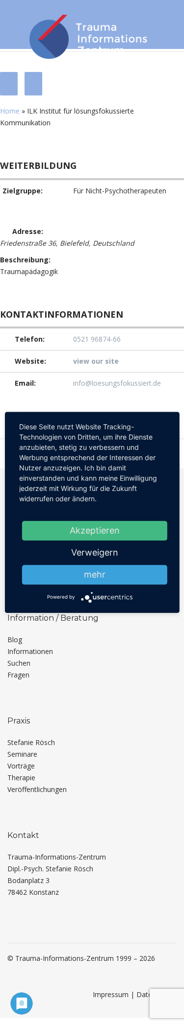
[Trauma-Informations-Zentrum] (88, 34)
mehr (94, 574)
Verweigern (94, 552)
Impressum (111, 994)
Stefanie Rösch (31, 742)
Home (10, 111)
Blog (14, 639)
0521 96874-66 (97, 339)
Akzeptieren (95, 530)
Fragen (18, 674)
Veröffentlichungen (37, 789)
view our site (96, 361)
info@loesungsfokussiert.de (117, 383)
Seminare (22, 754)
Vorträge (21, 765)
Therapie (21, 777)
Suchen (18, 663)
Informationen (30, 651)
